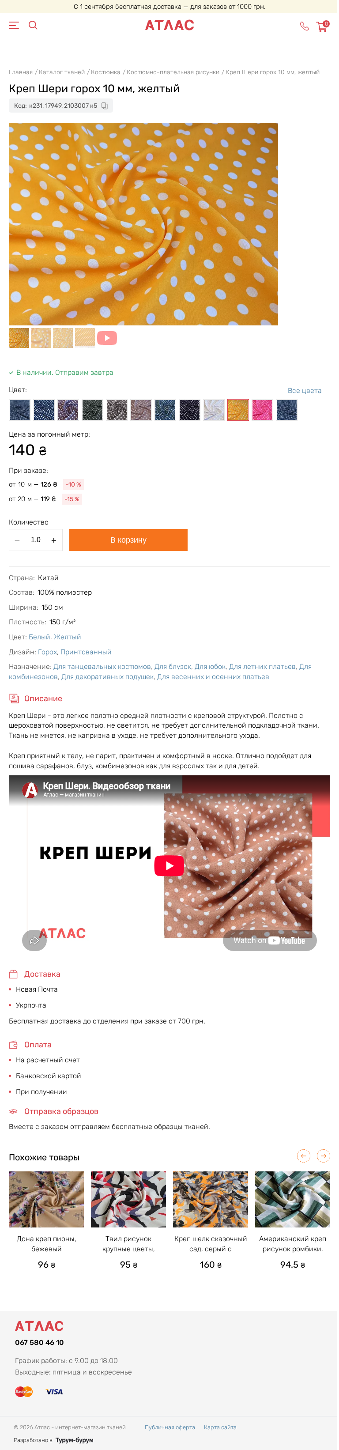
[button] (303, 1156)
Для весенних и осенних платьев (213, 676)
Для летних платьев (262, 666)
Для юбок (210, 666)
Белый (39, 637)
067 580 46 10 (39, 1342)
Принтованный (86, 652)
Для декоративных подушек (107, 676)
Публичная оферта (170, 1427)
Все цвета (305, 390)
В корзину (128, 540)
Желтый (67, 637)
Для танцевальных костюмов (102, 666)
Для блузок (172, 666)
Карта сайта (220, 1427)
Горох (47, 652)
